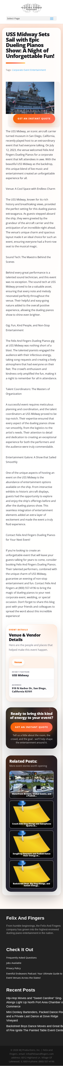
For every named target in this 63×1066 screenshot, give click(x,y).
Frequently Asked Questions (21, 957)
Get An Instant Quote (34, 118)
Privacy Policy (13, 968)
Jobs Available (13, 962)
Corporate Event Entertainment (29, 69)
